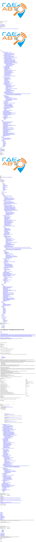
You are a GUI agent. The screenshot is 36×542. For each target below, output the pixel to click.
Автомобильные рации (7, 77)
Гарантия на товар (2, 517)
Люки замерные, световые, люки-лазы (10, 90)
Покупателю (1, 515)
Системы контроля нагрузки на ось (7, 117)
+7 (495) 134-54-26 (2, 24)
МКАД (5, 118)
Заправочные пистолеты (9, 87)
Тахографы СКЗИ (6, 96)
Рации (4, 76)
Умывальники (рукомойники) (8, 74)
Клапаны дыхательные (8, 89)
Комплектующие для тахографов (8, 97)
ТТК (5, 119)
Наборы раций (6, 79)
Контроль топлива (5, 124)
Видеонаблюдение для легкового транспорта (9, 60)
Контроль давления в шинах (6, 111)
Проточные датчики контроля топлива (9, 56)
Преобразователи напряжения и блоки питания (8, 114)
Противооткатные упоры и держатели (9, 72)
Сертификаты (4, 143)
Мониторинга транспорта (6, 139)
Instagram (3, 531)
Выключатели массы (6, 68)
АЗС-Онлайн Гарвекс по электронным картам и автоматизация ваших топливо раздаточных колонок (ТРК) (17, 93)
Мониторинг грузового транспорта (7, 122)
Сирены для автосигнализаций (8, 106)
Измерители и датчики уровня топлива (5, 338)
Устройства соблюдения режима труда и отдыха (10, 70)
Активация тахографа (5, 131)
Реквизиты (4, 145)
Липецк (4, 188)
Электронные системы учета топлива (9, 92)
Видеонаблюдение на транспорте (8, 205)
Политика (1, 514)
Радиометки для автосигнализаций (8, 105)
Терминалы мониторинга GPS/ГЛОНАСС (9, 53)
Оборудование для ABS (7, 75)
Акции (2, 120)
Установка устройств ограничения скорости (8, 133)
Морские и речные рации (7, 78)
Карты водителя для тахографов (8, 277)
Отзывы (4, 144)
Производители (2, 519)
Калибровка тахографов (6, 135)
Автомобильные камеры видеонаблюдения (9, 58)
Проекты (3, 137)
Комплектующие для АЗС (7, 84)
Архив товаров (5, 116)
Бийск (4, 186)
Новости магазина (3, 494)
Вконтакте (4, 326)
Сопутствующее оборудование (8, 63)
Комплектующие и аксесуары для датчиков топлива (16, 338)
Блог (2, 136)
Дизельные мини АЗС (5, 130)
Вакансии (4, 142)
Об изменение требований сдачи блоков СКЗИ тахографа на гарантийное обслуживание (11, 500)
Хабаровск (4, 189)
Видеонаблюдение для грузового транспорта (9, 59)
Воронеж (4, 187)
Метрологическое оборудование (8, 110)
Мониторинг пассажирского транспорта (8, 121)
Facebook (4, 325)
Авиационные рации (7, 82)
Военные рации (6, 80)
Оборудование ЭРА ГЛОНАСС (7, 113)
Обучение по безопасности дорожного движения (9, 134)
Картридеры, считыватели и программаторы (11, 98)
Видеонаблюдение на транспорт (7, 138)
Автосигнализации (5, 103)
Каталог (3, 51)
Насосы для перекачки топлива (9, 86)
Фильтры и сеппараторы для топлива (10, 85)
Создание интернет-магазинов (4, 537)
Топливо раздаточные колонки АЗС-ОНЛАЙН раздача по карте (13, 94)
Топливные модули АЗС (7, 91)
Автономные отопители (7, 259)
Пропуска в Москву (6, 281)
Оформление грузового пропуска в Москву (8, 128)
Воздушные (5, 101)
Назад (3, 183)
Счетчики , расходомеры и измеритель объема (11, 88)
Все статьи (1, 501)
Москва (4, 184)
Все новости (1, 496)
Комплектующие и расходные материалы (9, 54)
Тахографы (4, 95)
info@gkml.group (2, 535)
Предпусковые (6, 102)
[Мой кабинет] (0, 27)
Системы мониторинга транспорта (4, 334)
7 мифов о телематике (3, 503)
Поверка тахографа (5, 132)
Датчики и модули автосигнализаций (9, 107)
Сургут (4, 190)
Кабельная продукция (8, 65)
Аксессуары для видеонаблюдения (10, 64)
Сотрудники (4, 141)
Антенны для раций (6, 81)
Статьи (1, 513)
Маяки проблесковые (7, 67)
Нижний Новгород (5, 185)
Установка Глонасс (5, 126)
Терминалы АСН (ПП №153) (7, 73)
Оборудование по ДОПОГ (6, 66)
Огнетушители (6, 69)
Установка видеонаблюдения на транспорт (8, 127)
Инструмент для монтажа (7, 108)
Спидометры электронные (9, 100)
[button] (26, 541)
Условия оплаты (2, 516)
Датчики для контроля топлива (7, 55)
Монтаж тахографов (5, 123)
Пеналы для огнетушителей (7, 71)
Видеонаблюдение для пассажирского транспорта (10, 61)
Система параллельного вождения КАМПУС (8, 129)
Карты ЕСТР (6, 115)
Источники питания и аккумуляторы (7, 112)
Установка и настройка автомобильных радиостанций (9, 125)
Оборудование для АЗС (6, 83)
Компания (3, 140)
